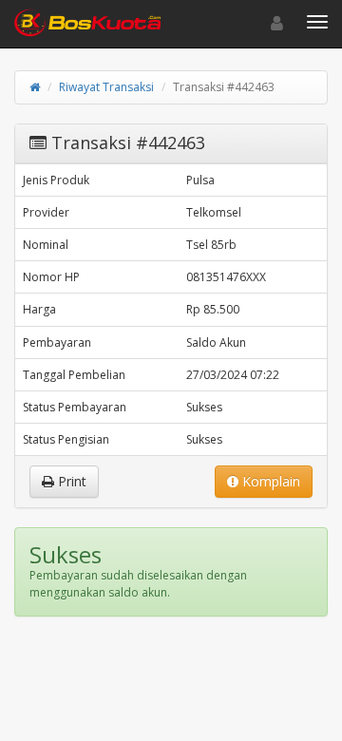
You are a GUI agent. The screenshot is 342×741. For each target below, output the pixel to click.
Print (70, 481)
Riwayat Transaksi (106, 87)
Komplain (269, 481)
